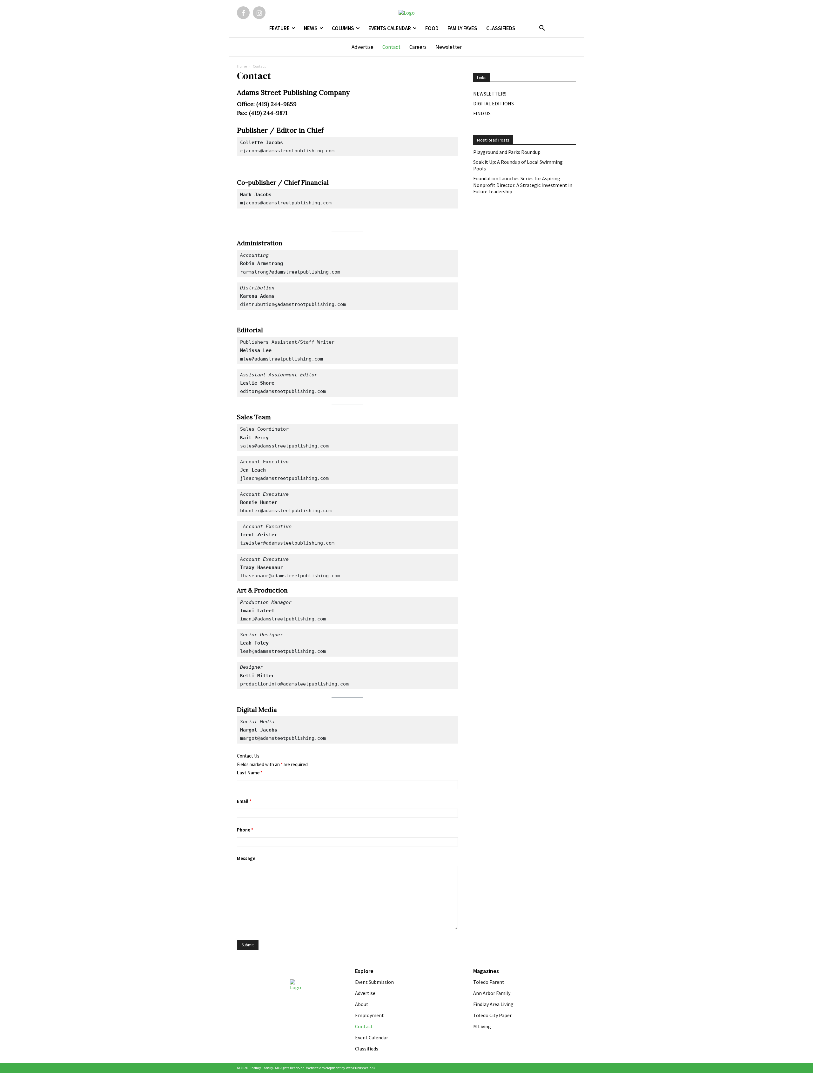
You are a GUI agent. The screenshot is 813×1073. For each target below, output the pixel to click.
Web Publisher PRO (360, 1067)
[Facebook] (243, 12)
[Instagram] (259, 12)
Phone (245, 830)
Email (244, 801)
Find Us (482, 113)
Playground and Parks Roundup (507, 152)
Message (246, 858)
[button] (542, 28)
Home (242, 66)
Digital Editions (493, 103)
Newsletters (490, 93)
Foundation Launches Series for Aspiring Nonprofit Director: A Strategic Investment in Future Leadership (522, 185)
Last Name (250, 773)
